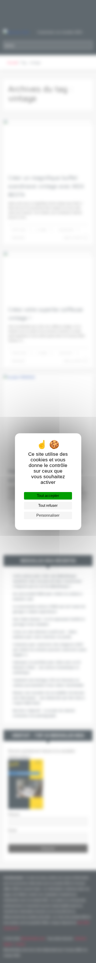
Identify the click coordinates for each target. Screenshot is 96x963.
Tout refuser (48, 506)
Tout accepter (48, 496)
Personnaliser (47, 515)
